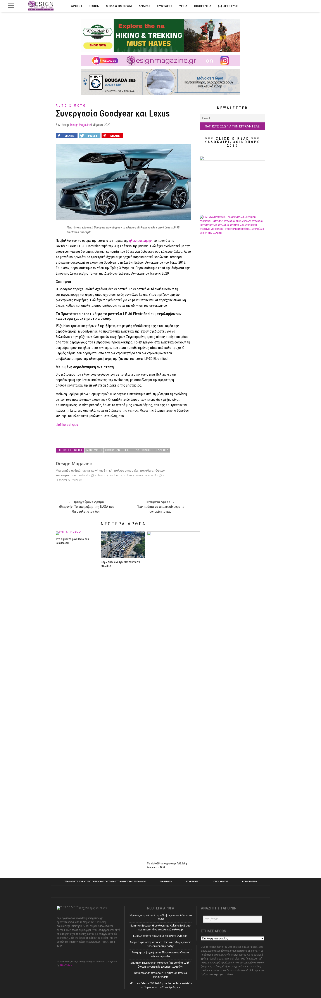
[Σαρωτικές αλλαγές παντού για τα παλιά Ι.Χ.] (123, 557)
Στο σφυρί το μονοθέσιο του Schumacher (72, 541)
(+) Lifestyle (228, 6)
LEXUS (128, 450)
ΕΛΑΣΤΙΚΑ (162, 450)
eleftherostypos (67, 425)
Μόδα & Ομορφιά (119, 6)
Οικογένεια (202, 6)
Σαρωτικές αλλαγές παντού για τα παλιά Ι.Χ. (120, 564)
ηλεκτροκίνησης (140, 241)
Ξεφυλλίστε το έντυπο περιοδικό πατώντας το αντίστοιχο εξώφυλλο (105, 881)
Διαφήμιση (166, 881)
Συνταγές (165, 6)
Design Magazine (80, 125)
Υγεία (183, 6)
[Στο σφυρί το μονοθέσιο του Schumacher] (68, 531)
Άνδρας (144, 6)
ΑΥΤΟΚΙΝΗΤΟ (144, 450)
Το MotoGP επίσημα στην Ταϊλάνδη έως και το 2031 (167, 865)
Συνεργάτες (193, 881)
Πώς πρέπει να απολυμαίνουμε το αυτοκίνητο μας (160, 509)
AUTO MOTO (94, 450)
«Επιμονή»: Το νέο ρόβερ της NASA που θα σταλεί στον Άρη (86, 509)
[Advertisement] (232, 638)
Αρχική (76, 6)
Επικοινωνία (249, 881)
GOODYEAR (112, 450)
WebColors (66, 965)
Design (93, 6)
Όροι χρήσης (221, 881)
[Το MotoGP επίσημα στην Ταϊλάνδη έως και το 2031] (190, 534)
